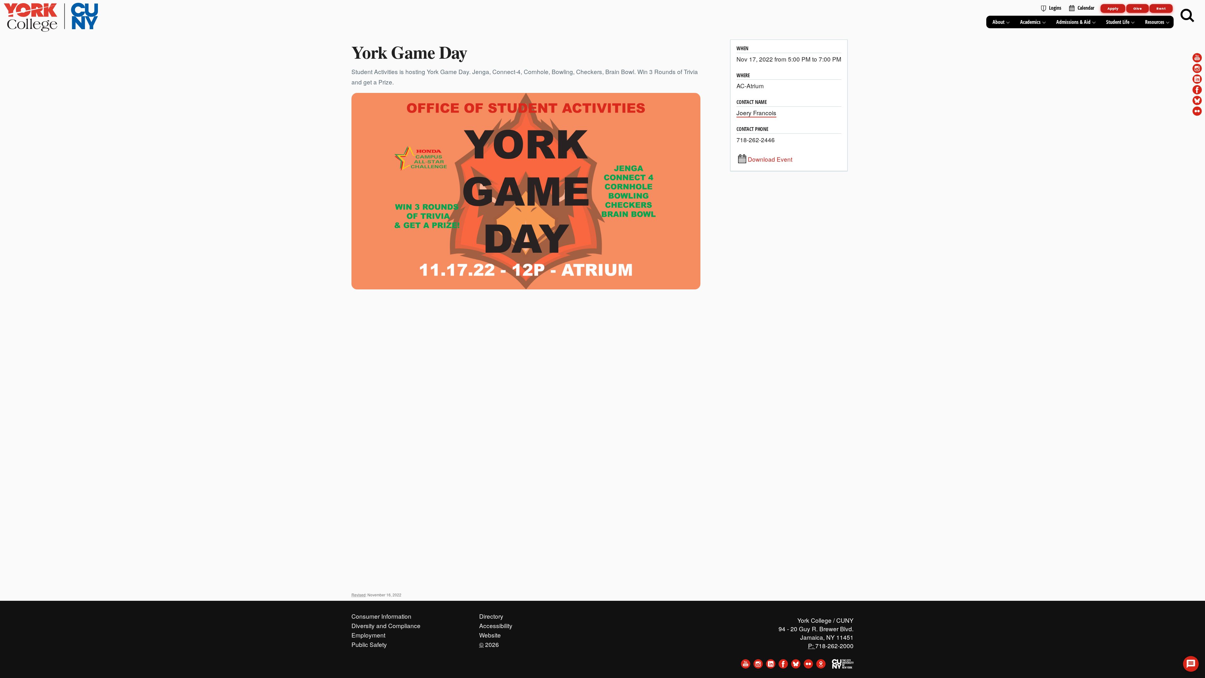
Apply (1112, 8)
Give (1137, 8)
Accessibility (495, 624)
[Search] (1187, 16)
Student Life (1117, 22)
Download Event (770, 159)
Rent (1161, 8)
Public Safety (369, 643)
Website (490, 633)
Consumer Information (381, 614)
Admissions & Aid (1073, 22)
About (998, 22)
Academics (1030, 22)
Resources (1154, 22)
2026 (489, 643)
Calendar (1086, 7)
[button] (1191, 664)
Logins (1055, 7)
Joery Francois (756, 112)
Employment (368, 633)
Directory (491, 614)
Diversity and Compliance (385, 624)
